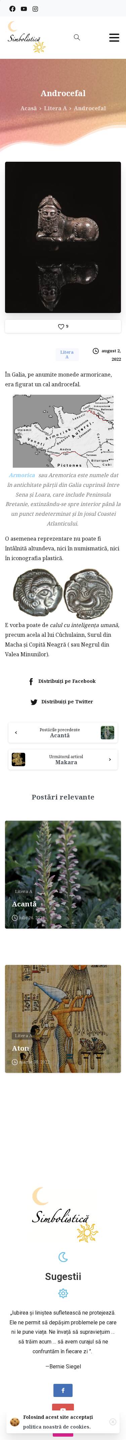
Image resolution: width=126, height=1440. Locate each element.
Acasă (28, 108)
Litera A (55, 108)
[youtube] (24, 9)
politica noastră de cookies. (57, 1427)
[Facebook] (12, 9)
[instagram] (35, 9)
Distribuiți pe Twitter (67, 701)
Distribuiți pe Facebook (67, 681)
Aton (20, 1048)
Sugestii (63, 1276)
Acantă (24, 903)
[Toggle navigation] (114, 37)
